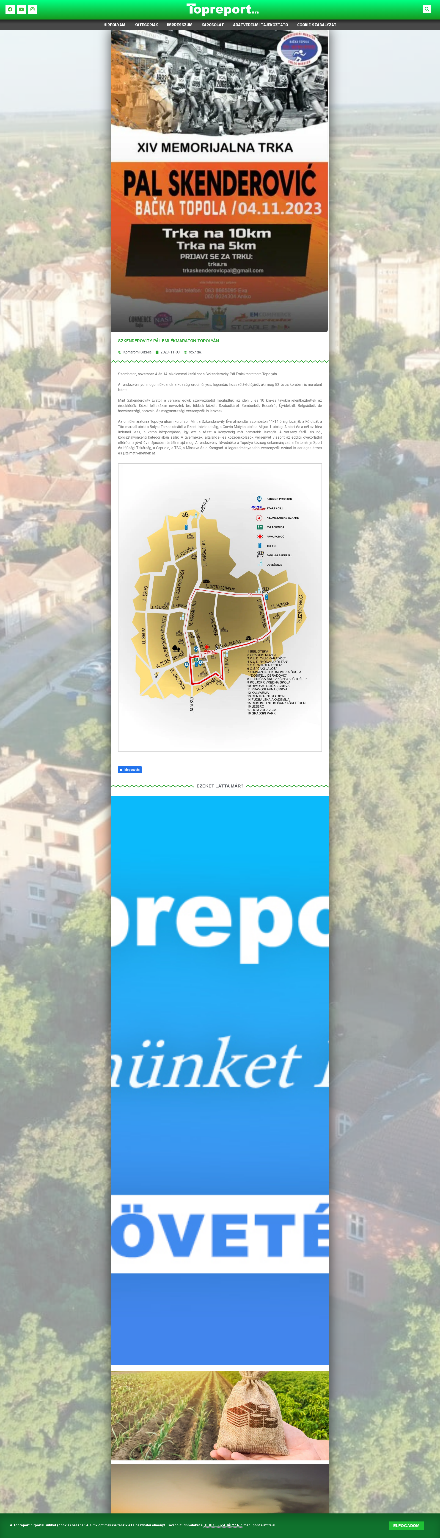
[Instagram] (32, 9)
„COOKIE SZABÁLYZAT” (223, 1525)
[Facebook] (10, 9)
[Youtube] (21, 9)
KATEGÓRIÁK (146, 25)
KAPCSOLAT (213, 25)
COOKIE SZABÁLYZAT (316, 25)
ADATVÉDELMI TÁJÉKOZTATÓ (260, 25)
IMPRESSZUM (179, 25)
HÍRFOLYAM (114, 25)
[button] (427, 9)
